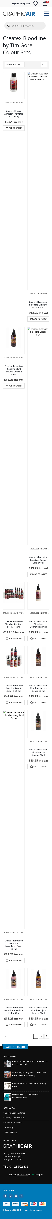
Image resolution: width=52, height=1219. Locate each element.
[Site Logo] (19, 14)
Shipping (9, 1127)
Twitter (11, 1196)
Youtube (16, 1196)
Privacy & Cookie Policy (14, 1117)
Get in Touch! (15, 1047)
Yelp (21, 1196)
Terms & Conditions (13, 1122)
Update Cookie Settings (15, 1113)
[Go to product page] (13, 82)
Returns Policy (11, 1132)
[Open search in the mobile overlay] (25, 25)
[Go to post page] (7, 1063)
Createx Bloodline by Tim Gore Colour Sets (20, 103)
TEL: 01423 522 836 (15, 1166)
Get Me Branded (35, 1210)
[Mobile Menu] (46, 14)
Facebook (5, 1196)
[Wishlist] (35, 3)
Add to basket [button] (15, 128)
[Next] (46, 1036)
